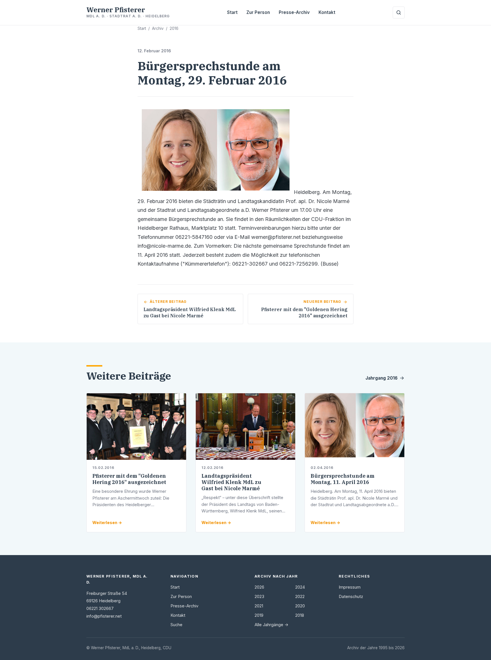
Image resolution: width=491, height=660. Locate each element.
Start (232, 12)
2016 (174, 28)
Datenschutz (351, 596)
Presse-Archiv (294, 12)
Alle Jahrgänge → (271, 624)
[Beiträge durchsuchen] (399, 12)
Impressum (350, 587)
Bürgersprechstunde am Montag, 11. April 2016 (343, 479)
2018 (299, 615)
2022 (300, 596)
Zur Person (258, 12)
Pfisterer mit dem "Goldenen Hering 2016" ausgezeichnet (129, 479)
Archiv (158, 28)
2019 (259, 615)
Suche (176, 624)
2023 (259, 596)
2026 (259, 587)
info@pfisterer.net (104, 616)
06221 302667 (100, 608)
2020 (300, 606)
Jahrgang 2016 (381, 378)
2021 (259, 606)
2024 (300, 587)
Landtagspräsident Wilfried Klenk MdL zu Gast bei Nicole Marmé (231, 482)
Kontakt (327, 12)
